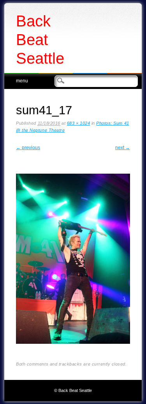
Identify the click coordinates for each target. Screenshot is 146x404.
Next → (122, 147)
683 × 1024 (78, 123)
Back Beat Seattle (40, 39)
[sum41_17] (73, 350)
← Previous (28, 147)
